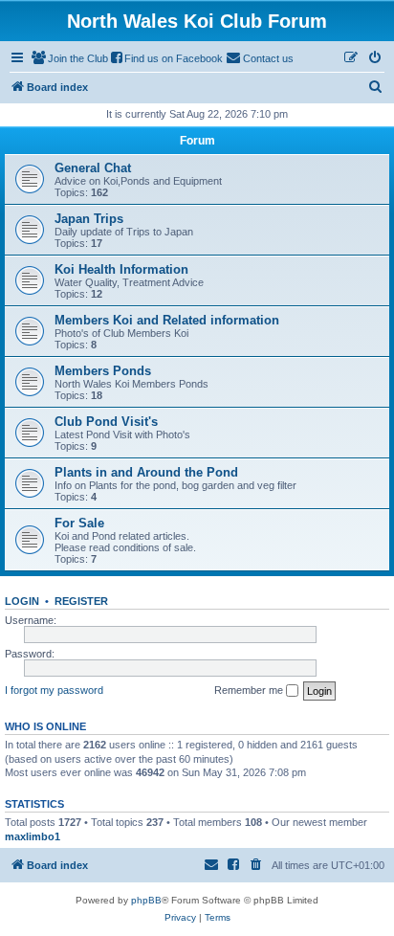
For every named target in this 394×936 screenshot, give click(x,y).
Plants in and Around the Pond (146, 472)
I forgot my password (54, 690)
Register (81, 601)
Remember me (250, 690)
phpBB (146, 900)
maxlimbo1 (32, 836)
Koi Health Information (121, 269)
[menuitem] (70, 58)
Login (22, 601)
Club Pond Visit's (106, 421)
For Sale (79, 523)
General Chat (93, 168)
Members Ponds (103, 371)
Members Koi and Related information (167, 320)
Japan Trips (89, 219)
